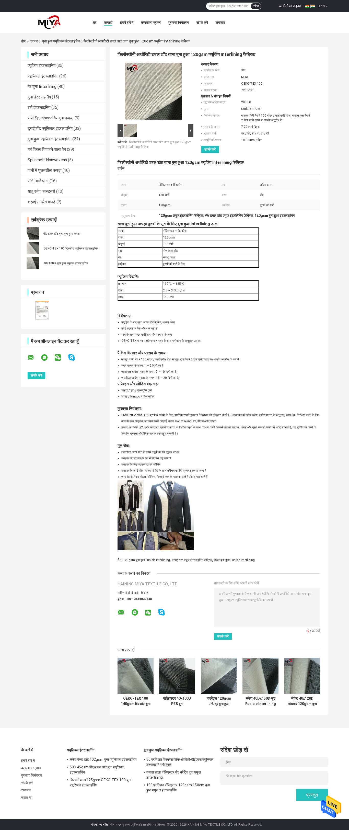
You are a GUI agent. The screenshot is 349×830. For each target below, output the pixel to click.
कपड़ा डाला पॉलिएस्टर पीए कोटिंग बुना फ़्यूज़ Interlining (173, 774)
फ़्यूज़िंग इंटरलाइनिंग (41, 65)
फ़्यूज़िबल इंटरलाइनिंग (43, 76)
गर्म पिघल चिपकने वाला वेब (47, 149)
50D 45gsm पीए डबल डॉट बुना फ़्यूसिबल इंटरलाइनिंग (97, 769)
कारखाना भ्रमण (151, 22)
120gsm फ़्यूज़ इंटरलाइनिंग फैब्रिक (191, 560)
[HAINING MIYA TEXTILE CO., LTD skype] (74, 357)
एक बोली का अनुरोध (290, 6)
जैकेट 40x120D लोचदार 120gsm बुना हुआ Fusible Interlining (302, 701)
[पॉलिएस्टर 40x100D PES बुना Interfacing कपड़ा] (177, 676)
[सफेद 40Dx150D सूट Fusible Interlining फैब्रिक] (260, 676)
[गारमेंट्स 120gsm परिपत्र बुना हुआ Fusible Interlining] (219, 676)
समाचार (220, 22)
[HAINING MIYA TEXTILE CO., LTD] (49, 22)
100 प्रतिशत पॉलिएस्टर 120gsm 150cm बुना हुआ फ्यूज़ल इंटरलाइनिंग (178, 787)
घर (94, 22)
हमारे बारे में (126, 22)
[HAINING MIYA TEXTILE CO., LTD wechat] (61, 357)
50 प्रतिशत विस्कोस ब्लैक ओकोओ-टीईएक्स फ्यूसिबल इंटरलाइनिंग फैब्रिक (179, 762)
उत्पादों (108, 22)
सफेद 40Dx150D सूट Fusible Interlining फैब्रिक (260, 701)
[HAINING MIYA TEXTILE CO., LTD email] (34, 357)
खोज (256, 6)
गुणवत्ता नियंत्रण (178, 22)
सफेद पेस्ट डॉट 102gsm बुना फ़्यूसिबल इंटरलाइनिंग (103, 759)
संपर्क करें (202, 22)
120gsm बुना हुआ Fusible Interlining (146, 560)
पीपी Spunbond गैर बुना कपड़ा (51, 118)
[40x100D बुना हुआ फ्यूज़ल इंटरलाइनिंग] (33, 263)
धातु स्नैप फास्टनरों (41, 191)
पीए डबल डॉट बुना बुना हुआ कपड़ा (61, 233)
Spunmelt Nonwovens (47, 159)
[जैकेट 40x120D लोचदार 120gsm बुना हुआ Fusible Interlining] (302, 676)
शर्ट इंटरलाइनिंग (39, 107)
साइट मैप (27, 797)
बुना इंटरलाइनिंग (39, 97)
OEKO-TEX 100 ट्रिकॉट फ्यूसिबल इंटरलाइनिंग (70, 248)
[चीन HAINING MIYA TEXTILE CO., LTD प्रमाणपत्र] (42, 310)
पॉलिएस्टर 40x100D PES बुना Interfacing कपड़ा (177, 701)
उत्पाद (34, 41)
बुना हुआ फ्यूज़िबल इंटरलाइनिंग (61, 41)
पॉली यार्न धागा (38, 180)
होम (23, 41)
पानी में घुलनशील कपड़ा (45, 170)
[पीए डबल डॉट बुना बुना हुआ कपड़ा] (33, 233)
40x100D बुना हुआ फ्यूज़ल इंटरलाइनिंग (65, 263)
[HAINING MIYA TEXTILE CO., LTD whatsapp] (47, 357)
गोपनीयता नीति (99, 824)
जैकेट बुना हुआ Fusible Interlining (234, 560)
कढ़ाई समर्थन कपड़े (41, 201)
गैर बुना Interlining (42, 86)
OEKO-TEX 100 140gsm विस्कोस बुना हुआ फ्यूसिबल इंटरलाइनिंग (135, 701)
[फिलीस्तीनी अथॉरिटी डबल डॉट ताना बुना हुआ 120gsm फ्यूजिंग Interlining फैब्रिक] (153, 92)
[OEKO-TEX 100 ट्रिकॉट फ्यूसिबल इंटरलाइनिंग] (33, 248)
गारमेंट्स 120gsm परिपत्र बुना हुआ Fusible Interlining (219, 701)
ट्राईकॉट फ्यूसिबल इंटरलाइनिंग (50, 128)
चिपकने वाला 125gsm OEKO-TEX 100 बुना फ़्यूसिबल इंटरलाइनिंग (100, 782)
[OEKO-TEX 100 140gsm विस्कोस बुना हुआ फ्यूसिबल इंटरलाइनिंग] (136, 676)
